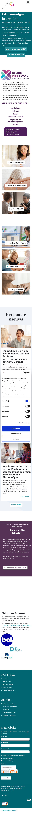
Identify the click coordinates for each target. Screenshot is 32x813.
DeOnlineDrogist (15, 625)
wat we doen (7, 682)
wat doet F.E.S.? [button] (16, 209)
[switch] (27, 406)
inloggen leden (7, 687)
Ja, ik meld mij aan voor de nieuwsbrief (13, 755)
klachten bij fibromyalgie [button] (16, 186)
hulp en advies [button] (17, 290)
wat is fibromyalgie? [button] (16, 162)
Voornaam (4, 736)
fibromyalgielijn (8, 684)
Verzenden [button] (6, 778)
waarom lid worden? (9, 690)
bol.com (6, 625)
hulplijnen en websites (10, 707)
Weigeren (16, 439)
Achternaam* (5, 743)
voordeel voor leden (9, 715)
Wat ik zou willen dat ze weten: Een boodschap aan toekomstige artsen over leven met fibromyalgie (16, 472)
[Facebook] (2, 796)
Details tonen (23, 423)
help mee (6, 709)
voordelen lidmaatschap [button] (17, 243)
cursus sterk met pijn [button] (17, 266)
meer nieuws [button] (16, 505)
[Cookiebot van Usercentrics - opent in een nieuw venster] (23, 372)
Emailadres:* (5, 749)
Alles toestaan (16, 428)
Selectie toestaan (16, 433)
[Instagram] (6, 796)
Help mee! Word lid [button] (16, 49)
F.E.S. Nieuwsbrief (8, 758)
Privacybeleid (5, 787)
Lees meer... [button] (25, 497)
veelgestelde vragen (9, 712)
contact (5, 679)
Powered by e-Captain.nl (9, 810)
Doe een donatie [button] (16, 54)
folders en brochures (9, 704)
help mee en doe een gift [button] (14, 568)
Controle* (4, 764)
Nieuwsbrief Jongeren (9, 761)
